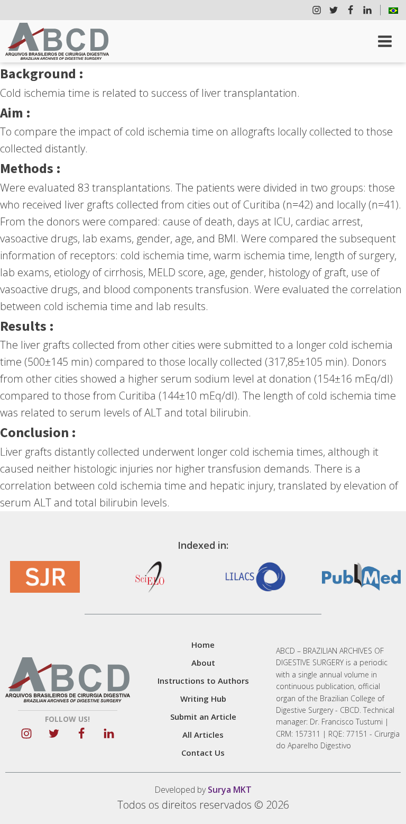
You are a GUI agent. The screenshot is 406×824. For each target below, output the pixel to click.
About (203, 662)
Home (203, 644)
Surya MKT (230, 789)
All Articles (203, 734)
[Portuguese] (393, 10)
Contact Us (203, 752)
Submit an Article (203, 716)
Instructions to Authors (203, 680)
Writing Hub (203, 698)
